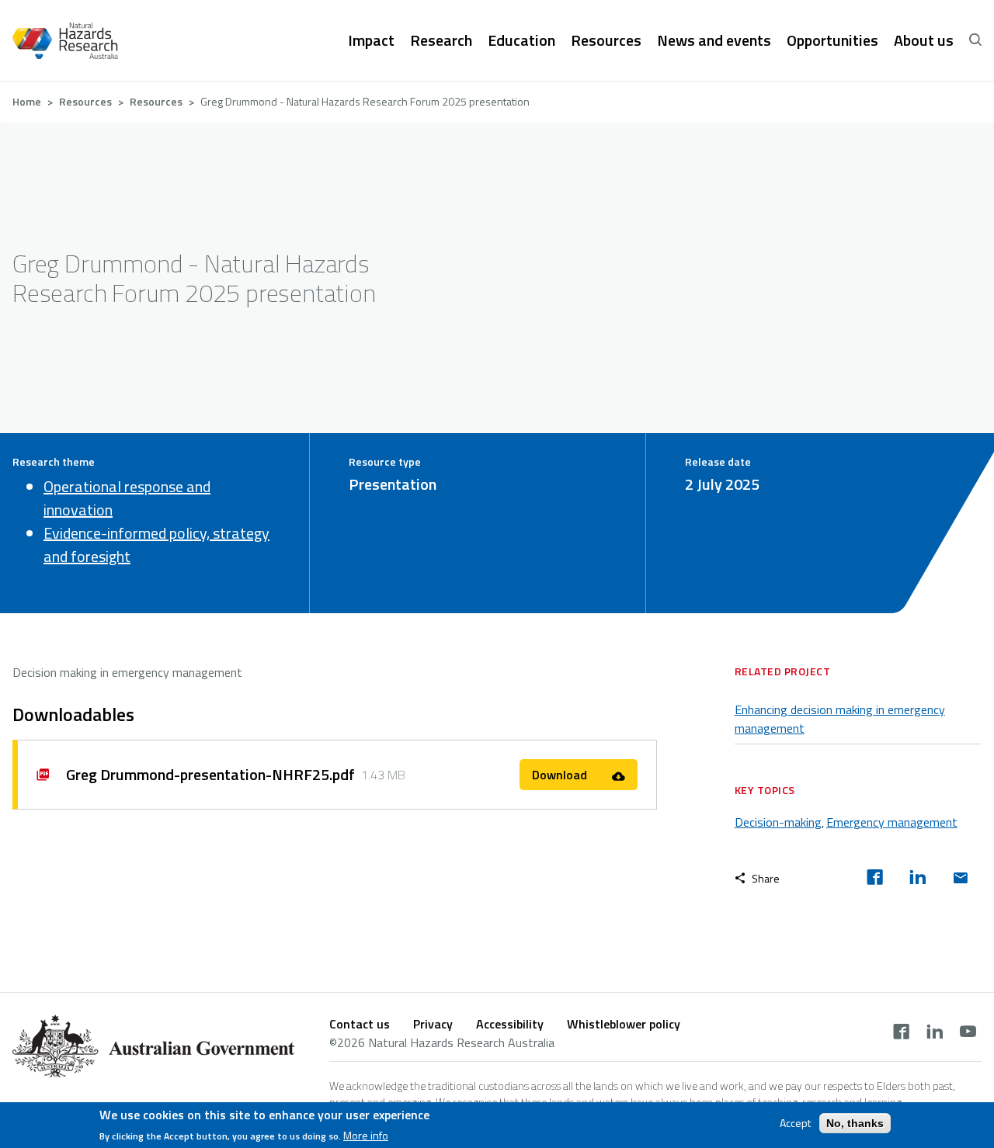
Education (521, 40)
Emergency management (892, 822)
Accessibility (510, 1023)
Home (26, 101)
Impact (371, 40)
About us (924, 40)
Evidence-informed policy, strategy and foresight (156, 544)
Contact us (359, 1023)
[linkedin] (917, 879)
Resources (606, 40)
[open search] (975, 40)
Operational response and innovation (126, 498)
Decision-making (778, 822)
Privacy (433, 1023)
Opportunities (832, 40)
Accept (795, 1123)
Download (561, 774)
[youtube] (968, 1033)
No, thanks (855, 1123)
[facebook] (874, 879)
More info (365, 1135)
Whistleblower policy (623, 1023)
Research (441, 40)
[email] (960, 879)
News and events (714, 40)
